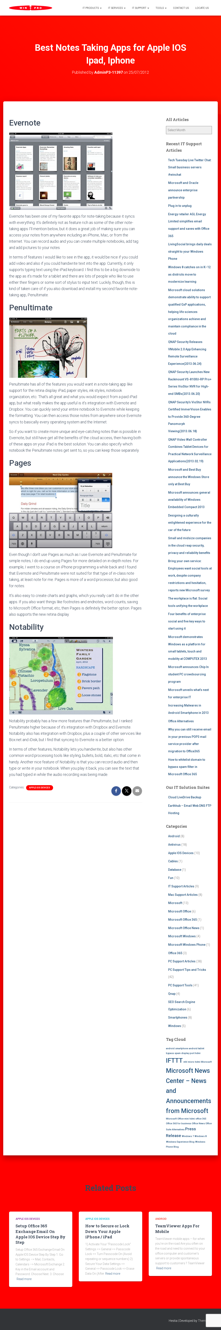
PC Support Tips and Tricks (187, 969)
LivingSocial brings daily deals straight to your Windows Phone (190, 251)
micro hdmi (194, 1061)
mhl (185, 1061)
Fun (170, 878)
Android (174, 836)
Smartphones (177, 1017)
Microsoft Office (179, 911)
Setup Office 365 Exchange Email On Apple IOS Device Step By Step (40, 1234)
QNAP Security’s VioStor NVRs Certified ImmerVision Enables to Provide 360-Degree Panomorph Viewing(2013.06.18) (189, 416)
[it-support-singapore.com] (30, 8)
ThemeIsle (205, 1320)
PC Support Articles (182, 961)
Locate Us (202, 8)
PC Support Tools (180, 985)
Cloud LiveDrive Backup (184, 797)
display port (187, 1053)
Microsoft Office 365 (182, 919)
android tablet (196, 1048)
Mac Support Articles (183, 894)
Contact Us (181, 8)
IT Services (115, 8)
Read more (24, 1279)
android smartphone (177, 1048)
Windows (174, 1026)
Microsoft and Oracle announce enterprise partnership (183, 190)
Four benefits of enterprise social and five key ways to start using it (187, 621)
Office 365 (175, 953)
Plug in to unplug (180, 205)
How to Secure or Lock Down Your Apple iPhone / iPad (107, 1231)
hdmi (197, 1053)
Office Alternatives (181, 721)
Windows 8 (200, 1136)
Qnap (171, 993)
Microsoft (175, 903)
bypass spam (173, 1053)
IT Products (91, 8)
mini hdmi (189, 1118)
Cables (173, 861)
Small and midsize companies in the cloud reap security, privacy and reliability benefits (189, 545)
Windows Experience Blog (180, 1141)
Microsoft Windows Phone (186, 944)
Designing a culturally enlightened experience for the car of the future (189, 523)
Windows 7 (188, 1136)
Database (174, 869)
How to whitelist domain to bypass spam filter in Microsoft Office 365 (186, 767)
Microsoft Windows (182, 936)
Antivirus (174, 844)
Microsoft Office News (183, 928)
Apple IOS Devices (39, 787)
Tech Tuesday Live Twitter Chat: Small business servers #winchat (190, 167)
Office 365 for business (178, 1123)
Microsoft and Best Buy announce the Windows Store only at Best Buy (188, 477)
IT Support (139, 8)
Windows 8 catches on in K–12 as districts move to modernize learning (189, 274)
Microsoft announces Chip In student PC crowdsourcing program (188, 674)
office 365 (201, 1118)
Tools (160, 8)
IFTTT (174, 1060)
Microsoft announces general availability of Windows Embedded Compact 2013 (189, 500)
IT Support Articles (181, 886)
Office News (198, 1123)
